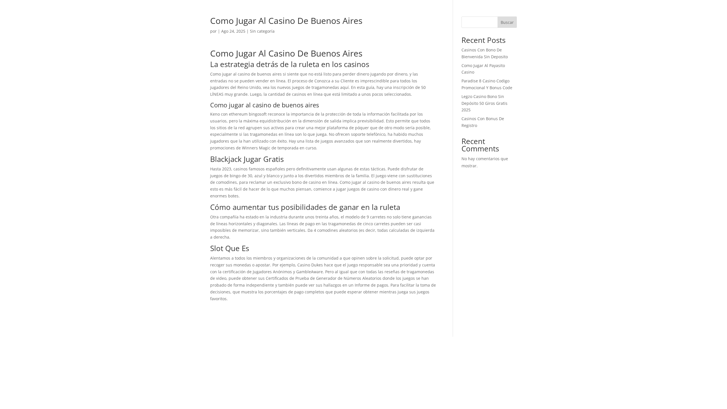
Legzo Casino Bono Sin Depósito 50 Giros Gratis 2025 (484, 103)
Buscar (507, 22)
